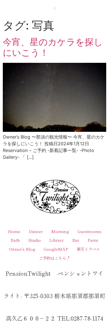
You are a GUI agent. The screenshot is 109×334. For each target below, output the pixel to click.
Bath (15, 240)
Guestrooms (89, 231)
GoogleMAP (56, 249)
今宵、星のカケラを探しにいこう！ (53, 47)
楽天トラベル (88, 249)
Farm (92, 240)
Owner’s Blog (22, 249)
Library (56, 240)
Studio (34, 240)
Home (14, 231)
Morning (60, 231)
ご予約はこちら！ (54, 258)
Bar (75, 240)
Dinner (36, 231)
